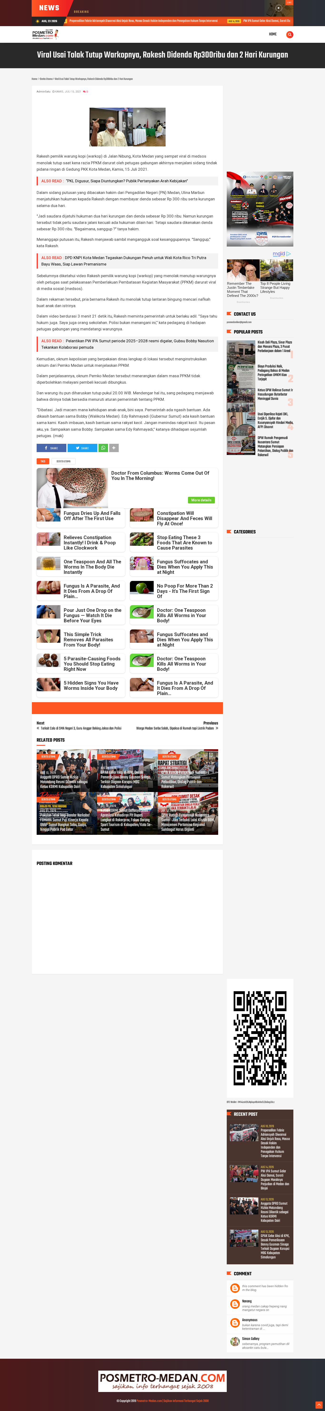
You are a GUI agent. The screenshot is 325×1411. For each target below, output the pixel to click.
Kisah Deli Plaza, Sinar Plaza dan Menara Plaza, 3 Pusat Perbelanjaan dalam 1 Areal (275, 346)
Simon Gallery (250, 1339)
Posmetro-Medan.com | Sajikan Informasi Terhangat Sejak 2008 (173, 1401)
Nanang (246, 1301)
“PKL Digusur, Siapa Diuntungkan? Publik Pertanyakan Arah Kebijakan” (126, 181)
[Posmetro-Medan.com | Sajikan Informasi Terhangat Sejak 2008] (162, 1391)
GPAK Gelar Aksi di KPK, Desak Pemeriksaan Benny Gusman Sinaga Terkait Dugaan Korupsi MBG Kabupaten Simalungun (125, 779)
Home (273, 34)
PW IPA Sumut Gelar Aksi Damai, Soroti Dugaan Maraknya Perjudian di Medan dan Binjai (209, 21)
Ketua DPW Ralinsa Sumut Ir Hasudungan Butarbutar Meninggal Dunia (275, 394)
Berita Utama (63, 461)
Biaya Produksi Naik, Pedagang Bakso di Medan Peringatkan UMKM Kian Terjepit (274, 372)
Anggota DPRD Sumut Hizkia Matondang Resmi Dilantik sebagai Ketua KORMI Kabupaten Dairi (64, 782)
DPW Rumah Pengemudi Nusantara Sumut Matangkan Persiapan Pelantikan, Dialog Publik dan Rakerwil (185, 779)
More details (201, 500)
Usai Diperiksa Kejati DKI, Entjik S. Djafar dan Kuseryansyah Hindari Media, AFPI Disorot (275, 420)
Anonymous (249, 1320)
